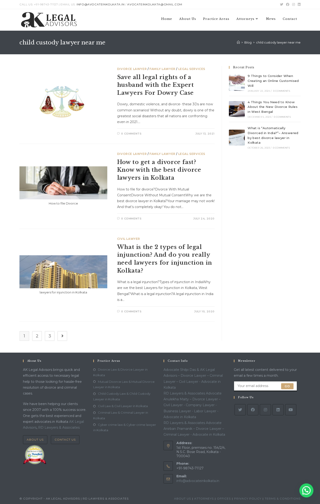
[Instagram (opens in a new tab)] (293, 4)
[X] (240, 409)
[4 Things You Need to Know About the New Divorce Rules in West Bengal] (237, 109)
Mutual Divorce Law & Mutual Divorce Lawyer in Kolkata (124, 384)
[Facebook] (252, 409)
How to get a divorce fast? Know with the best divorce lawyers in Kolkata (159, 170)
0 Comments (131, 133)
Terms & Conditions (283, 498)
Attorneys (204, 498)
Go (287, 386)
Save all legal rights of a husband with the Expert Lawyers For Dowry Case (155, 85)
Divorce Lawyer (132, 69)
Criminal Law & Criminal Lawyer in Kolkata (120, 415)
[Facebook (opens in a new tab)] (288, 4)
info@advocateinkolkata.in (197, 481)
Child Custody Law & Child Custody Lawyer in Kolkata (121, 396)
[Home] (238, 42)
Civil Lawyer (128, 239)
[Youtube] (290, 409)
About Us (35, 439)
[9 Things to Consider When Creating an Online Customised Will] (237, 83)
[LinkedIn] (278, 409)
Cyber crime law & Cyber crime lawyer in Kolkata (124, 427)
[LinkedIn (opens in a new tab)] (298, 4)
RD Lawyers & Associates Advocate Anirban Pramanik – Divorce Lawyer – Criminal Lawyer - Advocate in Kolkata (194, 429)
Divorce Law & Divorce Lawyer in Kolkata (120, 372)
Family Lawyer (162, 69)
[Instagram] (265, 409)
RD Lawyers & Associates (59, 427)
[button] (306, 490)
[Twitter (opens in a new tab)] (282, 4)
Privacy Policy (247, 498)
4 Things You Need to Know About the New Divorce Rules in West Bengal (273, 107)
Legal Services (191, 69)
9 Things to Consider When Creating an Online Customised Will (273, 81)
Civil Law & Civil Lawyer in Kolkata (123, 406)
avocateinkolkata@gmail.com (154, 4)
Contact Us (65, 439)
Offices (224, 498)
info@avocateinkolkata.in (100, 4)
